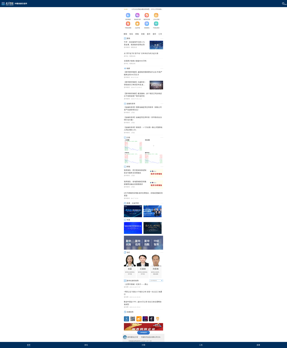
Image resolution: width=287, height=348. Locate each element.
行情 (143, 345)
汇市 (160, 34)
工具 (201, 345)
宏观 (143, 34)
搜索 (286, 4)
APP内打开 (143, 332)
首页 (28, 345)
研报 (137, 34)
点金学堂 (135, 203)
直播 (258, 345)
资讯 (86, 345)
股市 (148, 34)
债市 (154, 34)
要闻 (125, 34)
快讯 (131, 34)
